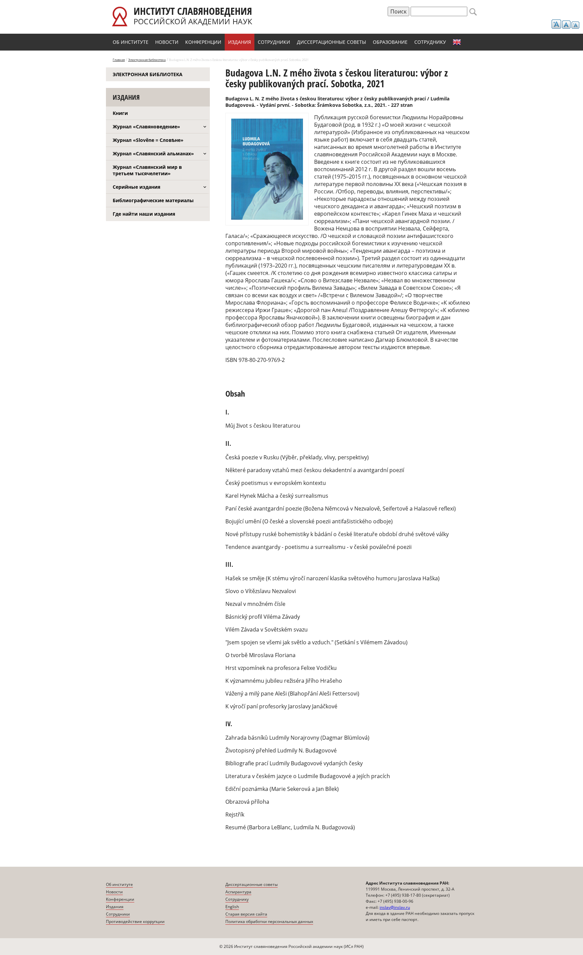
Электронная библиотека (147, 60)
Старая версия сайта (246, 914)
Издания (239, 42)
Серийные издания (136, 187)
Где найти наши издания (144, 214)
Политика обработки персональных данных (269, 921)
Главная (119, 60)
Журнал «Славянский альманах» (153, 153)
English (456, 42)
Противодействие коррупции (135, 921)
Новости (166, 42)
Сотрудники (274, 42)
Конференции (203, 42)
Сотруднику (430, 42)
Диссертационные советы (331, 42)
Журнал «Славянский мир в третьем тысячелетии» (147, 170)
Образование (390, 42)
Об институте (130, 42)
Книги (120, 113)
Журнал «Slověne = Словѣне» (148, 140)
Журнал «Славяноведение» (146, 126)
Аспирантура (238, 892)
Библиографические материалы (153, 200)
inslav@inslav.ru (395, 907)
